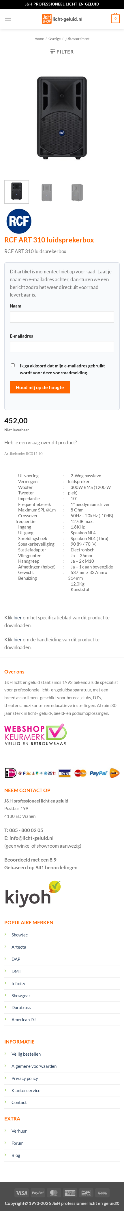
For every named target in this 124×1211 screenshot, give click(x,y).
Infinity (18, 983)
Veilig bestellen (26, 1054)
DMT (16, 971)
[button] (8, 19)
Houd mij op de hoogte (40, 387)
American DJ (24, 1019)
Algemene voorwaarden (34, 1066)
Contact (19, 1102)
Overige (54, 38)
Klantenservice (26, 1090)
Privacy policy (25, 1078)
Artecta (19, 946)
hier (18, 617)
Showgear (21, 995)
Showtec (20, 934)
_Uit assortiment (77, 38)
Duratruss (21, 1007)
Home (39, 38)
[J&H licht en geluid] (62, 19)
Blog (16, 1155)
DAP (16, 959)
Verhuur (19, 1130)
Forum (17, 1143)
